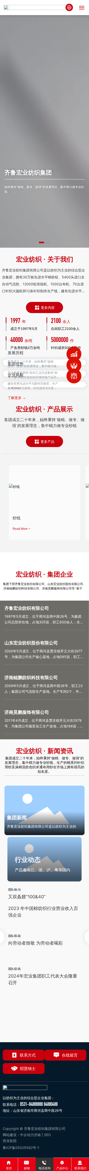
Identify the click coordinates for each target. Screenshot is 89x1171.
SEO (48, 1135)
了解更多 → (17, 398)
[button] (41, 242)
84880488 (51, 1104)
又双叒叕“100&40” (26, 896)
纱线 (17, 517)
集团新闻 (17, 818)
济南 (37, 1135)
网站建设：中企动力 (18, 1135)
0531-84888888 (31, 1104)
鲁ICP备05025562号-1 (21, 1147)
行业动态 (28, 859)
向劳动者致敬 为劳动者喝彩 (35, 943)
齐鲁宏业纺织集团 (28, 172)
